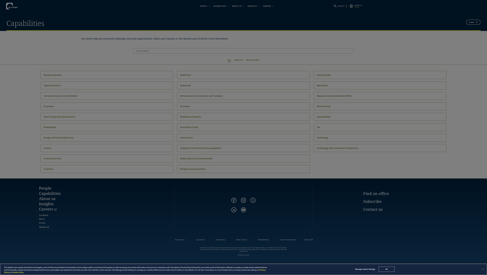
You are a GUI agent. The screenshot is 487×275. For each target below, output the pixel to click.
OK (386, 269)
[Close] (483, 269)
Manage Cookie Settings (365, 269)
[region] (243, 269)
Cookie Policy (18, 272)
